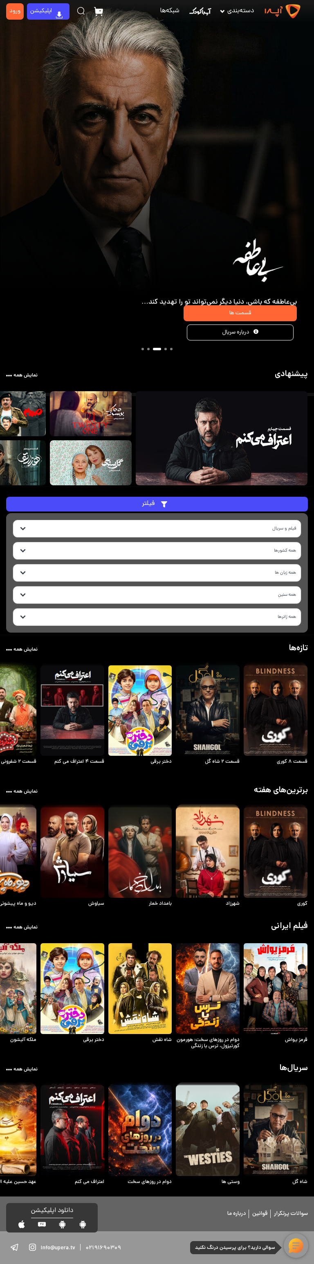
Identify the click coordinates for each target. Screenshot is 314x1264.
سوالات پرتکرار (291, 1214)
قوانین (259, 1214)
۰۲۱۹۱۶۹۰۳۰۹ (103, 1248)
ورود (14, 11)
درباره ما (236, 1214)
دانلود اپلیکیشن (52, 1211)
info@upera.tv (57, 1248)
